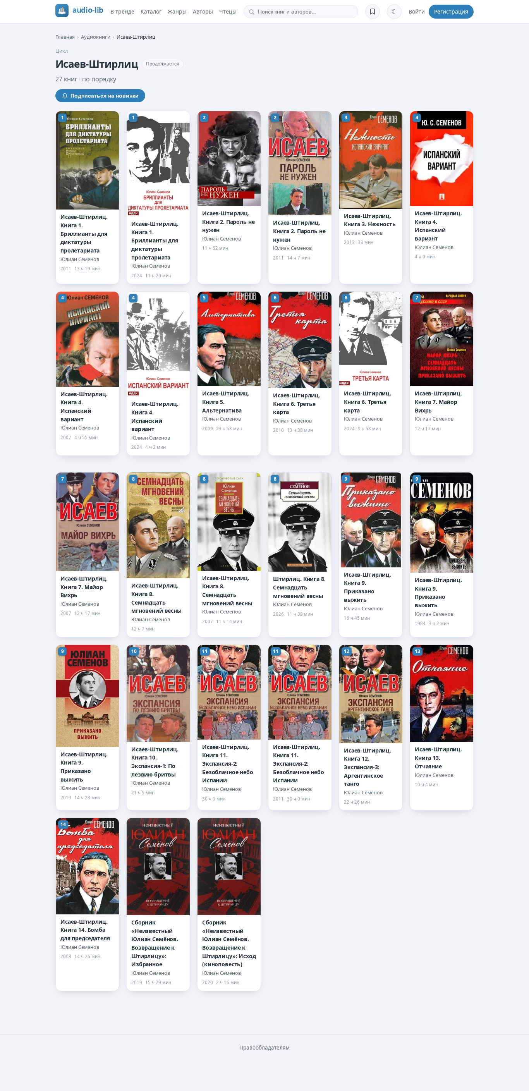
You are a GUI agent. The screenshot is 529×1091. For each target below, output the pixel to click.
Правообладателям (264, 1047)
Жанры (177, 11)
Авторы (203, 11)
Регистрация (451, 11)
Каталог (151, 11)
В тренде (122, 11)
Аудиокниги (95, 36)
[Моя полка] (372, 11)
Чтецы (228, 11)
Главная (65, 36)
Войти (417, 11)
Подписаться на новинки (104, 96)
